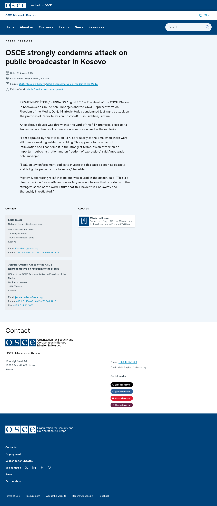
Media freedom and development (45, 89)
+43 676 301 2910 (46, 301)
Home (9, 27)
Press (8, 474)
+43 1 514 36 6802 (23, 305)
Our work (46, 27)
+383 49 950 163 (25, 252)
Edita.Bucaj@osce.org (26, 248)
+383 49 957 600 (128, 361)
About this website (56, 495)
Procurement (33, 495)
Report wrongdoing (82, 495)
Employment (13, 454)
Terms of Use (12, 495)
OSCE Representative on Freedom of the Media (72, 83)
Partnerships (13, 481)
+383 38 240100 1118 (47, 252)
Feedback (104, 495)
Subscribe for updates (19, 461)
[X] (26, 467)
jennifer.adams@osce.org (29, 297)
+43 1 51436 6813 (26, 301)
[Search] (207, 27)
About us (26, 27)
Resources (96, 27)
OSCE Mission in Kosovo (20, 15)
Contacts (11, 447)
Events (64, 27)
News (79, 27)
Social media (13, 467)
